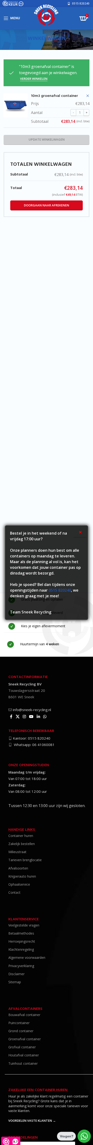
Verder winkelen (33, 79)
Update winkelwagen (47, 139)
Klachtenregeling (21, 949)
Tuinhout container (23, 1063)
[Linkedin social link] (38, 716)
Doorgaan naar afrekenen (46, 205)
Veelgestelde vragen (23, 925)
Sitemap (14, 982)
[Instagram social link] (24, 716)
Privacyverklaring (21, 966)
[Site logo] (47, 16)
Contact (14, 892)
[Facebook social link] (11, 716)
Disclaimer (16, 974)
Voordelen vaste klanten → (32, 1121)
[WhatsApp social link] (44, 716)
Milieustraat (17, 852)
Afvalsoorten (18, 868)
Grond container (20, 1031)
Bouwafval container (24, 1014)
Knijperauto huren (22, 876)
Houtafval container (23, 1055)
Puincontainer (19, 1023)
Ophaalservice (19, 884)
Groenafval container (24, 1039)
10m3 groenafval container (54, 96)
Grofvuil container (22, 1047)
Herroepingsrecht (21, 941)
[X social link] (17, 716)
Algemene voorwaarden (26, 957)
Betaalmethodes (21, 933)
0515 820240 (60, 590)
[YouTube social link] (31, 716)
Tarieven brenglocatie (25, 860)
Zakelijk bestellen (21, 843)
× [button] (87, 96)
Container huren (20, 835)
